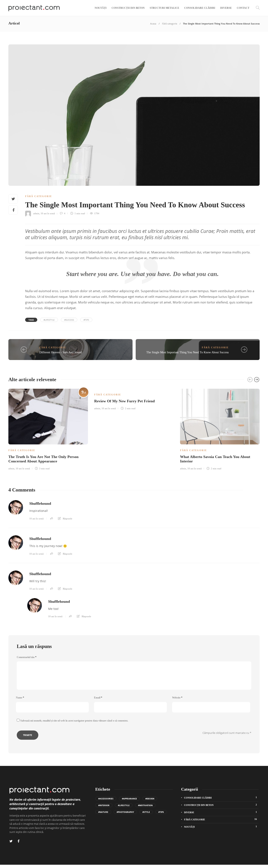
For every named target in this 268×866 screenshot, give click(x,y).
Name (20, 697)
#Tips (86, 319)
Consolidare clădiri (199, 7)
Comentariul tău (26, 657)
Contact (243, 7)
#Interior (104, 805)
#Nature (103, 812)
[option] (48, 428)
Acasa (153, 23)
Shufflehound (40, 503)
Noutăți (101, 7)
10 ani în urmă (48, 213)
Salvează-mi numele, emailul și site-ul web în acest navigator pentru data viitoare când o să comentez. (74, 720)
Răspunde (67, 518)
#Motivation (145, 805)
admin (36, 213)
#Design (149, 798)
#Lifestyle (49, 319)
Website (177, 697)
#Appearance (129, 798)
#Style (146, 812)
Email (98, 697)
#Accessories (105, 798)
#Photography (125, 812)
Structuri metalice (164, 7)
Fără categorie (169, 23)
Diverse (226, 7)
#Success (69, 319)
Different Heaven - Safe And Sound (60, 352)
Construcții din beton (128, 7)
